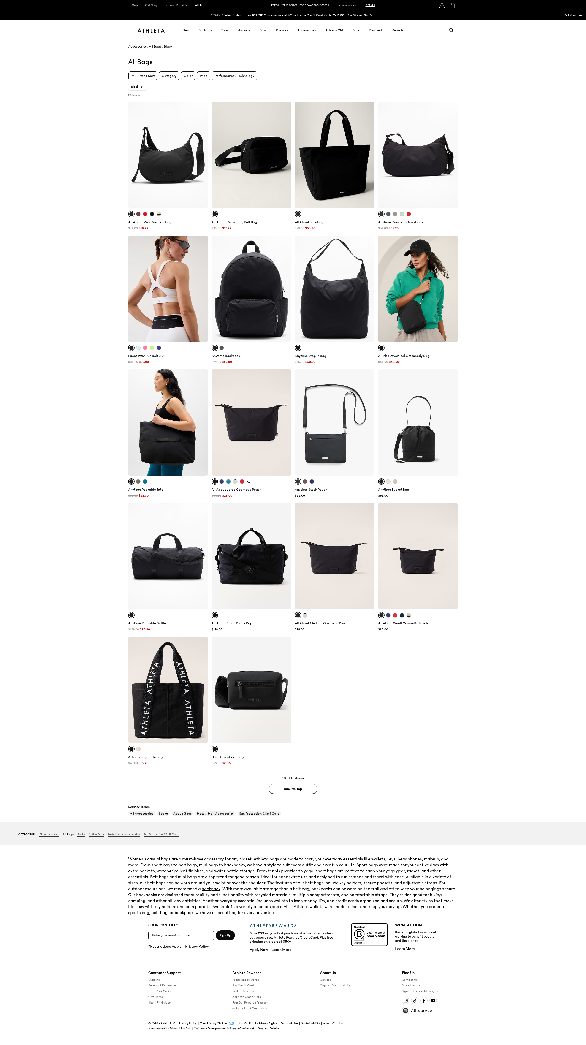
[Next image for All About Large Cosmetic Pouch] (285, 422)
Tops (224, 30)
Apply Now (259, 949)
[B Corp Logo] (369, 934)
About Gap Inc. (333, 1023)
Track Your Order (159, 991)
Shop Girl (369, 15)
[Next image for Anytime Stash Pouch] (369, 422)
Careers (325, 980)
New (185, 30)
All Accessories (141, 813)
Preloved (375, 30)
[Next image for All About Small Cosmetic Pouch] (452, 556)
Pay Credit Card (243, 985)
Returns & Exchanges (162, 985)
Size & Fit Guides (159, 1002)
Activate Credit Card (246, 997)
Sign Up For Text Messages (420, 991)
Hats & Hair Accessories (215, 813)
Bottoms (205, 30)
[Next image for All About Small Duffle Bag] (285, 556)
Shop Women (355, 15)
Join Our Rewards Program (250, 1002)
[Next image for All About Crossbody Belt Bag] (285, 155)
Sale (356, 30)
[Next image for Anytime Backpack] (285, 288)
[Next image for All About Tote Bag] (369, 155)
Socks (163, 813)
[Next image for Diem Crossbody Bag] (285, 690)
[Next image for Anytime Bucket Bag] (452, 422)
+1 (248, 481)
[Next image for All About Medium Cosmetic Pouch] (369, 556)
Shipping (154, 980)
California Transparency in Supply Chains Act (224, 1028)
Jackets (244, 30)
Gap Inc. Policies (268, 1028)
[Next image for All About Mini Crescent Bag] (202, 155)
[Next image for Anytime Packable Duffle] (202, 556)
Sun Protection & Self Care (259, 813)
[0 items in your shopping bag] (452, 5)
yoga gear (395, 871)
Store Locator (411, 985)
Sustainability (310, 1023)
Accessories (306, 30)
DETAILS (370, 5)
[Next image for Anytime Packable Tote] (202, 422)
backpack (211, 888)
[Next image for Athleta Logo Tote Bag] (202, 690)
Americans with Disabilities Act (169, 1028)
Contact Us (410, 980)
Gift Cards (155, 997)
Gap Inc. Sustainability (335, 985)
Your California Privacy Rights (257, 1023)
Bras (263, 30)
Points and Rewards (245, 980)
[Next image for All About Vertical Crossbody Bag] (452, 288)
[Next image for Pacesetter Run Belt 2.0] (202, 288)
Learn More (281, 949)
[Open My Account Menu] (442, 5)
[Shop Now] (293, 15)
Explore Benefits (243, 991)
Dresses (282, 30)
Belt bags (159, 876)
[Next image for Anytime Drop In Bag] (369, 288)
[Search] (451, 30)
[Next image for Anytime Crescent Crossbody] (452, 155)
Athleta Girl (334, 30)
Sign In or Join (347, 5)
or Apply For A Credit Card (250, 1008)
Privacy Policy (197, 946)
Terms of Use (289, 1023)
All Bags (155, 46)
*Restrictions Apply (165, 946)
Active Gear (182, 813)
